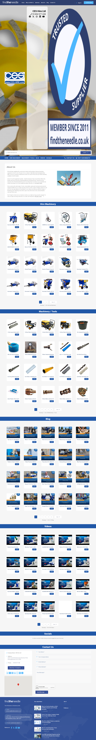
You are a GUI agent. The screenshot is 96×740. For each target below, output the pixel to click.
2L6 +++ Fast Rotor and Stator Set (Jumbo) (70, 354)
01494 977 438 (39, 14)
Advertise (37, 2)
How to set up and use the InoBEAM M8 (69, 591)
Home (23, 2)
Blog (48, 2)
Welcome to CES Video (82, 547)
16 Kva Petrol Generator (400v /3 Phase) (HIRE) (36, 224)
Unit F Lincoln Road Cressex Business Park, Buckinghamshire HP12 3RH (18, 658)
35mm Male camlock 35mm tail (49, 398)
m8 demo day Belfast (65, 569)
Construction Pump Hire (13, 269)
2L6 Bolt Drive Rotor (82, 354)
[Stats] (22, 673)
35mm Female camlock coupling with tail (34, 398)
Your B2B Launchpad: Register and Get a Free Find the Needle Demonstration (51, 735)
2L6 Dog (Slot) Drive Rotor (14, 376)
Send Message (40, 692)
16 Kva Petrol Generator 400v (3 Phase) (69, 332)
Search (85, 152)
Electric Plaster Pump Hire (48, 269)
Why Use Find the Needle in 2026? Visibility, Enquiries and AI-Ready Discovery (50, 708)
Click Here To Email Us (15, 667)
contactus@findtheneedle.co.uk (13, 711)
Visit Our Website (83, 158)
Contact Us (52, 2)
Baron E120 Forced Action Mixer (32, 247)
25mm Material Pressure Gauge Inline (34, 354)
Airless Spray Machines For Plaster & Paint (70, 224)
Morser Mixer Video (81, 591)
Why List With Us (30, 2)
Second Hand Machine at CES (15, 569)
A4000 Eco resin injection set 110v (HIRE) (52, 224)
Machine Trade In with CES (31, 547)
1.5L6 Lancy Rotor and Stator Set (15, 332)
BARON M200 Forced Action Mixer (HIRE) (17, 247)
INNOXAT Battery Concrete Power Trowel (34, 569)
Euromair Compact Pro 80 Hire (32, 291)
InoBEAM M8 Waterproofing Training (51, 591)
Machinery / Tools (28, 158)
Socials (49, 158)
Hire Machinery (15, 158)
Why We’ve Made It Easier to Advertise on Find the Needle (51, 722)
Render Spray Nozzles (13, 547)
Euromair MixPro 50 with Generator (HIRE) (18, 224)
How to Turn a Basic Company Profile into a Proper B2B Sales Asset (50, 715)
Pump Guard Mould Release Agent (50, 613)
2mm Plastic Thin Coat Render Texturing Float (19, 398)
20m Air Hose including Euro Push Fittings (18, 354)
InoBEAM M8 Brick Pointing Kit (84, 569)
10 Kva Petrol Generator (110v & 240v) (34, 332)
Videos (42, 158)
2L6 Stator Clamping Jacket (31, 376)
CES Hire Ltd (39, 11)
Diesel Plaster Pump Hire (31, 269)
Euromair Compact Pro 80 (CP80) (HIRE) (17, 291)
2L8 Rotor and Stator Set (83, 376)
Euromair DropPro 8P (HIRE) (49, 291)
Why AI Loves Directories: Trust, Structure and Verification (49, 728)
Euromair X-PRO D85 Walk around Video (51, 569)
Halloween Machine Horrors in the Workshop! (70, 506)
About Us (43, 2)
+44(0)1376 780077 (15, 723)
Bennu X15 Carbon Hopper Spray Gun (68, 547)
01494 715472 (39, 183)
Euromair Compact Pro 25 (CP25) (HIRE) (69, 269)
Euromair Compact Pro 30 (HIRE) (85, 269)
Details (17, 227)
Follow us (66, 708)
